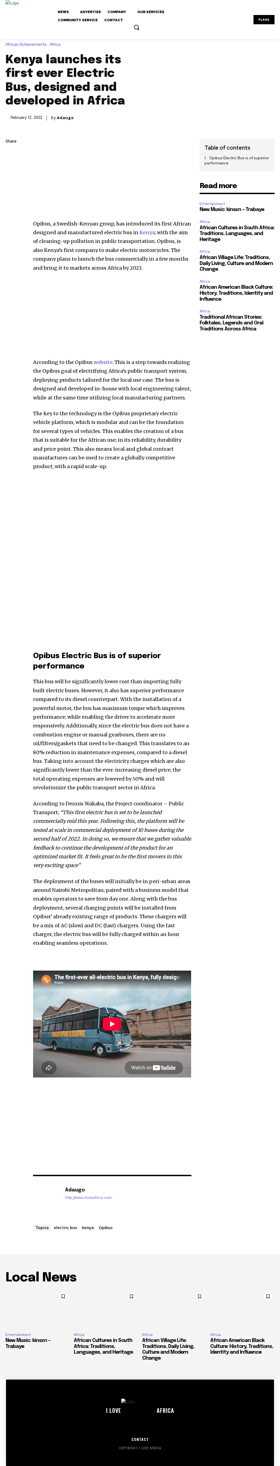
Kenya (147, 232)
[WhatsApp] (10, 193)
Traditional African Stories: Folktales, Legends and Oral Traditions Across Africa (231, 323)
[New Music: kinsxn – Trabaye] (37, 1309)
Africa (54, 45)
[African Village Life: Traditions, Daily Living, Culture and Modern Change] (174, 1309)
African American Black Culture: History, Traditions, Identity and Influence (236, 293)
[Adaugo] (46, 1198)
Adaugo (65, 117)
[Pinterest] (10, 180)
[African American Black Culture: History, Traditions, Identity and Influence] (242, 1309)
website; (104, 362)
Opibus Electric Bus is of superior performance (237, 160)
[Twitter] (10, 167)
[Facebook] (10, 154)
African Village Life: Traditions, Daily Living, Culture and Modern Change (236, 263)
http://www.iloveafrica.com (88, 1197)
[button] (136, 27)
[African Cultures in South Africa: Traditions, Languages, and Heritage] (106, 1309)
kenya (88, 1227)
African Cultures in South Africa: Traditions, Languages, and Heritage (237, 233)
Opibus (106, 1227)
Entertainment (212, 203)
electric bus (65, 1227)
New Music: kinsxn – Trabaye (232, 209)
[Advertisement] (112, 179)
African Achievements (26, 45)
